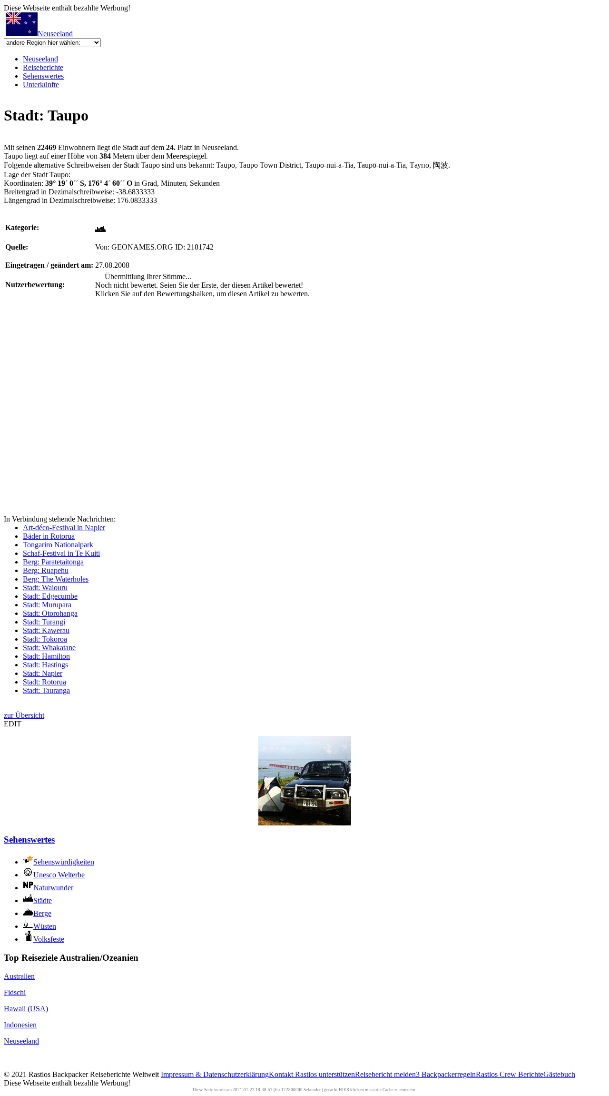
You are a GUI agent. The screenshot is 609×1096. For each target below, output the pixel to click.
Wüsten (44, 926)
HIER (344, 1089)
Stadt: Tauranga (46, 690)
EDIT (12, 724)
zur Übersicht (24, 715)
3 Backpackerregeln (446, 1074)
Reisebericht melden (385, 1074)
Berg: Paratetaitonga (53, 562)
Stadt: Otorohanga (50, 613)
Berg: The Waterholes (55, 579)
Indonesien (20, 1025)
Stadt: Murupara (47, 605)
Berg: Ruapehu (46, 570)
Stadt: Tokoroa (45, 639)
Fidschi (15, 992)
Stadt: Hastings (45, 665)
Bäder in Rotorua (49, 536)
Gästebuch (559, 1074)
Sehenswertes (43, 76)
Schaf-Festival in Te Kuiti (61, 553)
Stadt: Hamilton (46, 656)
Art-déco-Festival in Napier (64, 527)
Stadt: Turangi (44, 622)
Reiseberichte (43, 67)
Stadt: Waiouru (45, 587)
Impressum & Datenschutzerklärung (215, 1074)
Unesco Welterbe (59, 875)
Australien (19, 976)
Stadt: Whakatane (49, 648)
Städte (42, 900)
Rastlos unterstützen (325, 1074)
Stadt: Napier (42, 673)
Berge (42, 913)
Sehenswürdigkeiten (63, 862)
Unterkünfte (41, 84)
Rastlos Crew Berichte (509, 1074)
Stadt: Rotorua (44, 682)
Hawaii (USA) (26, 1009)
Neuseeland (55, 34)
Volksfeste (48, 939)
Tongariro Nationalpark (58, 545)
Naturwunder (53, 888)
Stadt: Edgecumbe (50, 596)
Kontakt (282, 1074)
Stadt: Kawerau (46, 630)
